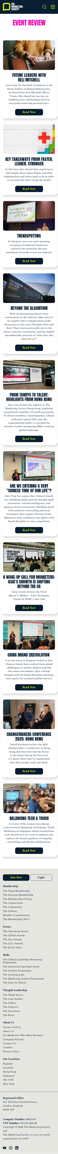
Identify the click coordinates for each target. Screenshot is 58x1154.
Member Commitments (16, 915)
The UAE (8, 1080)
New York (8, 1084)
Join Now (16, 877)
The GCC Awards (13, 943)
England (7, 1064)
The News (9, 1015)
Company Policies (13, 1039)
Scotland (8, 1068)
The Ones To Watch (14, 983)
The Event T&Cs (12, 947)
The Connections (13, 903)
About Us (8, 1031)
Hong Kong (9, 1072)
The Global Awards (14, 935)
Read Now (29, 112)
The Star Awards (12, 939)
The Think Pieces (13, 995)
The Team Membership (16, 891)
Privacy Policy (11, 1051)
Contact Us (9, 1043)
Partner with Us (12, 1027)
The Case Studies (13, 999)
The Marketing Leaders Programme (23, 979)
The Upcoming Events (16, 931)
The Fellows (10, 911)
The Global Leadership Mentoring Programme (22, 961)
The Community (12, 907)
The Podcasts (10, 1007)
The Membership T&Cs (16, 919)
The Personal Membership (18, 895)
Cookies (7, 1047)
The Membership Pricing (17, 899)
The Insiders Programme (17, 971)
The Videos (9, 1003)
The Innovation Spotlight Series (21, 967)
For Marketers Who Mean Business (23, 1035)
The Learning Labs (13, 975)
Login (41, 877)
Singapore (9, 1076)
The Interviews (11, 1011)
